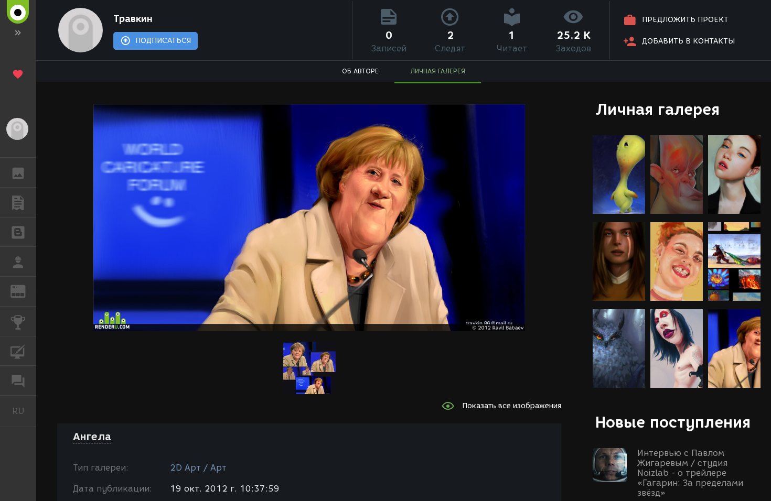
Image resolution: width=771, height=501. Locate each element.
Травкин (133, 19)
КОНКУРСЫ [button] (18, 321)
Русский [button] (24, 411)
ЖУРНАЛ (24, 291)
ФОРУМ (18, 380)
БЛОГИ (18, 232)
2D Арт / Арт (198, 468)
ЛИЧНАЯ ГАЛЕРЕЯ (437, 71)
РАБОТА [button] (18, 261)
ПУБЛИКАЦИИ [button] (18, 202)
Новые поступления (673, 422)
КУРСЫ (18, 351)
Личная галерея (657, 109)
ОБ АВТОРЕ (360, 71)
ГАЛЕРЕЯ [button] (18, 172)
